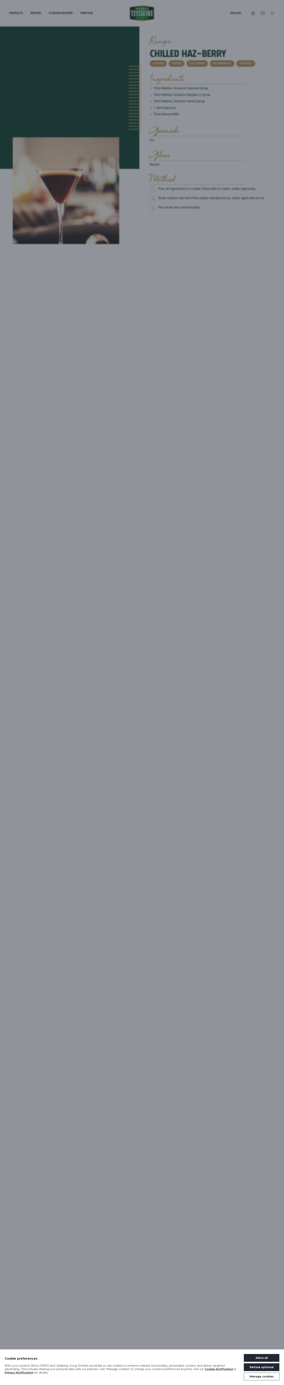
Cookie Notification (219, 1369)
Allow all (262, 1358)
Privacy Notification (19, 1372)
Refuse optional (262, 1367)
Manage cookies (262, 1376)
